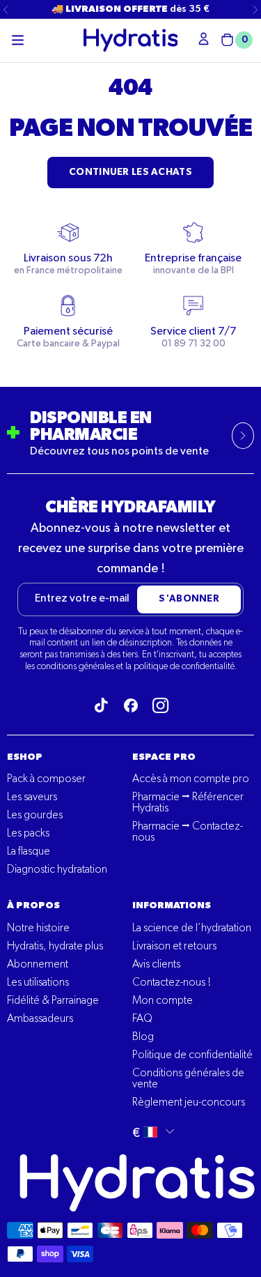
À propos (33, 905)
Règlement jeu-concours (188, 1102)
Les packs (28, 833)
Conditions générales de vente (188, 1079)
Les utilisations (38, 982)
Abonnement (37, 964)
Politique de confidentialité (192, 1055)
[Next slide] (255, 9)
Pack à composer (46, 779)
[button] (17, 40)
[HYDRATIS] (131, 40)
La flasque (28, 851)
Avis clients (156, 964)
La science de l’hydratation (191, 928)
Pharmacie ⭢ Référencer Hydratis (188, 803)
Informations (171, 905)
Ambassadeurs (40, 1019)
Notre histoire (38, 928)
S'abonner (189, 599)
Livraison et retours (174, 946)
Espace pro (164, 757)
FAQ (142, 1019)
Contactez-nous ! (171, 982)
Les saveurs (32, 797)
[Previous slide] (5, 9)
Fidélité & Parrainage (53, 1001)
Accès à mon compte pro (190, 779)
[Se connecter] (203, 38)
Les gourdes (35, 815)
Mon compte (162, 1001)
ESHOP (24, 757)
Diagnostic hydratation (57, 869)
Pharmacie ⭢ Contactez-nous (187, 832)
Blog (143, 1037)
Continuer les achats (130, 172)
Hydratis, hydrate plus (55, 946)
